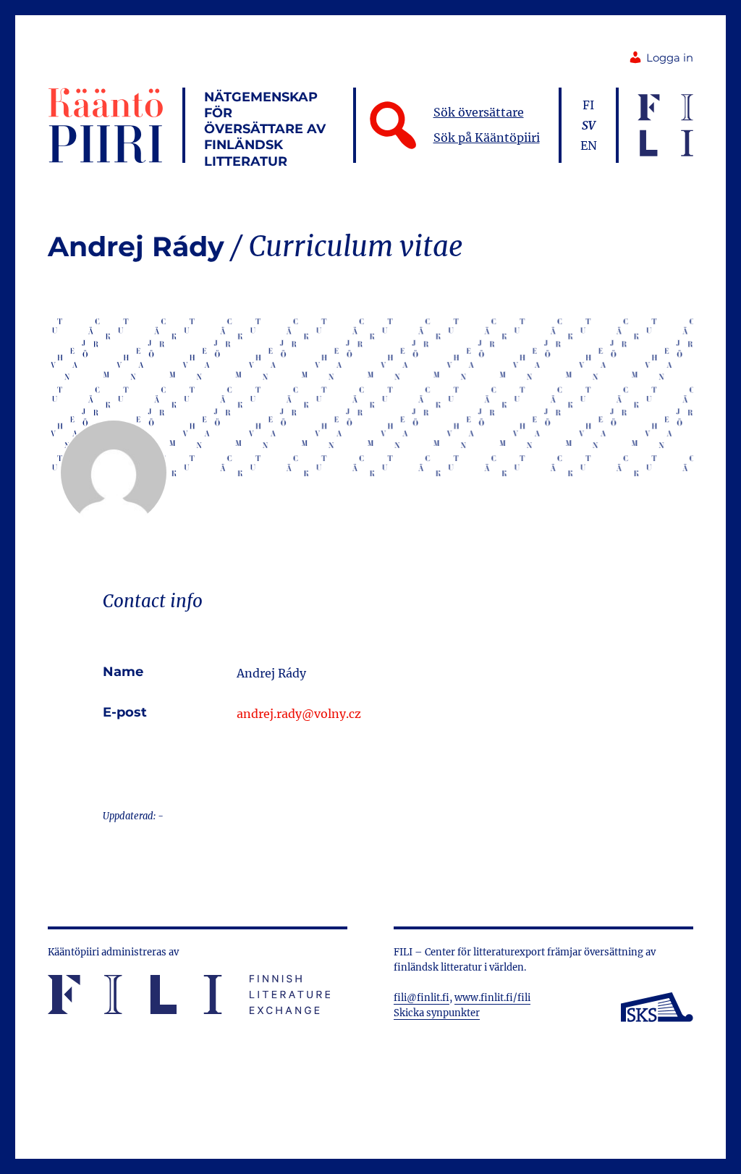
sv (589, 125)
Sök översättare (478, 112)
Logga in (669, 57)
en (588, 145)
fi (588, 105)
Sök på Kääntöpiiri (486, 137)
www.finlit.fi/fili (492, 998)
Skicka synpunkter (437, 1013)
